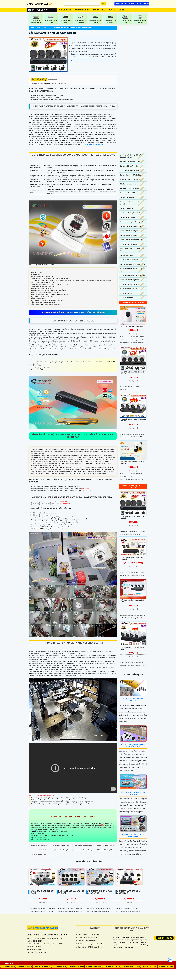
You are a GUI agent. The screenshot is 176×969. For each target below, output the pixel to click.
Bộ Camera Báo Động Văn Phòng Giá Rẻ (105, 850)
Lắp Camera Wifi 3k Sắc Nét (129, 260)
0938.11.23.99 (165, 938)
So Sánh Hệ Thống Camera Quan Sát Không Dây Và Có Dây (105, 845)
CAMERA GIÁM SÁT (39, 4)
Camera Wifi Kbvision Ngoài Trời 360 (132, 264)
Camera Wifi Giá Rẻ (126, 255)
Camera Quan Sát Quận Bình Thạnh (38, 850)
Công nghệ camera (82, 10)
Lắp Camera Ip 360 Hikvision (129, 284)
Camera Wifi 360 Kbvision (128, 235)
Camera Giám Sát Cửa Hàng (131, 966)
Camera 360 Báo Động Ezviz (129, 280)
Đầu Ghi (112, 10)
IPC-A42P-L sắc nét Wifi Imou (132, 326)
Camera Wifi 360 (120, 4)
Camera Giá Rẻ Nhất (126, 208)
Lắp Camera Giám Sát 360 (93, 966)
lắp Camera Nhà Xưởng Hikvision (131, 179)
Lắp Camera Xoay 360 (127, 298)
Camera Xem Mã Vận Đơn (112, 966)
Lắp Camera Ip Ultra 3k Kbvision (130, 170)
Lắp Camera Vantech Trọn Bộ (59, 27)
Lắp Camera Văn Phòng (149, 966)
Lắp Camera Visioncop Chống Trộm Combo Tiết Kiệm (132, 156)
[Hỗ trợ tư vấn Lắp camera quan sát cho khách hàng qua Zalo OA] (170, 959)
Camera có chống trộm (127, 217)
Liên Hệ (121, 10)
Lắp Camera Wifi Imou (59, 966)
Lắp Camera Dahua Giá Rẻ (42, 966)
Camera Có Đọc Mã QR (127, 193)
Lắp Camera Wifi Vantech (128, 244)
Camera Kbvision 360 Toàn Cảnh (131, 175)
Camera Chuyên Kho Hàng (38, 27)
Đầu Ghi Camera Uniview (128, 184)
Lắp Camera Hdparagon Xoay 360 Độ (132, 275)
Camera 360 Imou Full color (129, 166)
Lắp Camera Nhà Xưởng (166, 966)
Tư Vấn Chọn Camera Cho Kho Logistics (130, 203)
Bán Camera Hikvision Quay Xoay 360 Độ (132, 270)
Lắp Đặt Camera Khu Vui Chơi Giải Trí (52, 32)
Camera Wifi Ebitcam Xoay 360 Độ (131, 240)
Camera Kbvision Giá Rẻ (24, 966)
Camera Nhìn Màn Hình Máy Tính (130, 226)
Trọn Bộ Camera (99, 10)
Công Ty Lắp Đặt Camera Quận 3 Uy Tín (60, 845)
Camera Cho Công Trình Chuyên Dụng (132, 222)
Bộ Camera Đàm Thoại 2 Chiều (130, 161)
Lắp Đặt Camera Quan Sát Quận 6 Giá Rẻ (38, 845)
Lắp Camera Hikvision (8, 966)
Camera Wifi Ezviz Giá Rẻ (76, 966)
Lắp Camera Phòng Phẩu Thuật (130, 213)
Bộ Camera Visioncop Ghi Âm (129, 188)
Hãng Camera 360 (64, 10)
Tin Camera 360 (133, 4)
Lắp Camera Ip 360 (126, 293)
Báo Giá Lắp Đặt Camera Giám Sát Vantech (84, 845)
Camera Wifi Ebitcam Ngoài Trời (131, 231)
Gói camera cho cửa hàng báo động (39, 855)
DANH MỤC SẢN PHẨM (40, 10)
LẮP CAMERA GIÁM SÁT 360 (43, 928)
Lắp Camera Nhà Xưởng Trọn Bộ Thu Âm (61, 850)
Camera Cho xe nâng (127, 197)
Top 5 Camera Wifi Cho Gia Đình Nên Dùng (132, 250)
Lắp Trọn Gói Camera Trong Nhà (83, 850)
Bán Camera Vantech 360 (128, 289)
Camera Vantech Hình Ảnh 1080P (81, 27)
